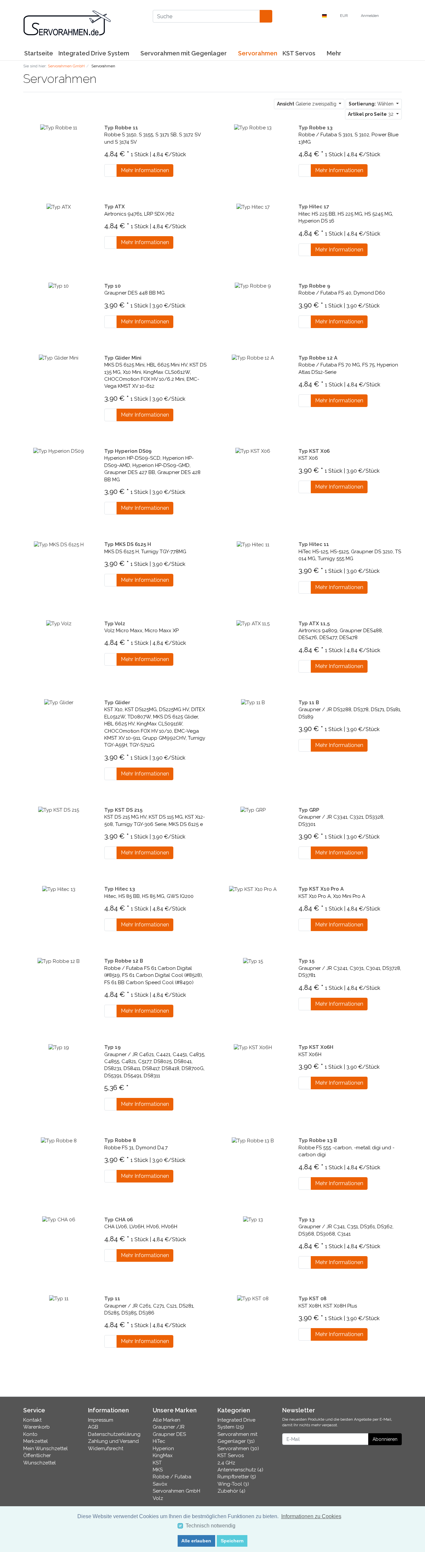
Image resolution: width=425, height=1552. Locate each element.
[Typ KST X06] (252, 451)
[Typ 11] (58, 1299)
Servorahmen (257, 53)
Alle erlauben (196, 1540)
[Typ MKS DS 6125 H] (59, 544)
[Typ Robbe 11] (58, 128)
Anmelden (370, 16)
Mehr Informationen (145, 170)
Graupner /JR (169, 1427)
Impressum (100, 1420)
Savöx (160, 1484)
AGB (93, 1427)
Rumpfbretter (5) (236, 1477)
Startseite (38, 53)
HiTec (159, 1441)
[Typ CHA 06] (58, 1220)
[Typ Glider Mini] (58, 358)
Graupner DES (169, 1434)
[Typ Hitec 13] (58, 889)
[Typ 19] (58, 1047)
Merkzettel (35, 1441)
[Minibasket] (395, 16)
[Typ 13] (253, 1220)
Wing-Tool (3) (233, 1484)
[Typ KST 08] (253, 1299)
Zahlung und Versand (113, 1441)
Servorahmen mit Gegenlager (184, 53)
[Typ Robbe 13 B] (253, 1140)
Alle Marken (166, 1420)
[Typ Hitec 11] (253, 544)
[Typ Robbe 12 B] (59, 961)
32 (371, 114)
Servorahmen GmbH (176, 1491)
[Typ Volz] (58, 624)
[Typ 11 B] (253, 703)
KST (157, 1463)
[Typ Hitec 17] (253, 207)
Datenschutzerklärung (114, 1434)
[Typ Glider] (58, 703)
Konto (30, 1434)
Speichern (232, 1540)
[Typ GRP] (253, 810)
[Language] (326, 16)
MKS (158, 1470)
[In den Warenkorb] (110, 170)
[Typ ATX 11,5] (253, 624)
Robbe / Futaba (172, 1477)
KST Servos (300, 53)
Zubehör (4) (231, 1491)
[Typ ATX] (58, 207)
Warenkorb (36, 1427)
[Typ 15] (253, 961)
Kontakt (32, 1420)
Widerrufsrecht (105, 1448)
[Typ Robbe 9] (253, 286)
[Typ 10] (58, 286)
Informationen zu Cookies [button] (311, 1516)
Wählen (372, 103)
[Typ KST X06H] (253, 1047)
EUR (344, 16)
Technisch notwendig (210, 1525)
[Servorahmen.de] (83, 23)
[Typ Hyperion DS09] (58, 451)
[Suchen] (266, 16)
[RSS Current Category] (103, 80)
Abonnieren (385, 1439)
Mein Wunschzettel (45, 1448)
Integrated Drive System (94, 53)
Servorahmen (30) (238, 1448)
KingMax (163, 1455)
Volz (158, 1498)
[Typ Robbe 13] (253, 128)
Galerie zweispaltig (307, 103)
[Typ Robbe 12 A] (253, 358)
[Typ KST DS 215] (58, 810)
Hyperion (163, 1448)
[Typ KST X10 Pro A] (253, 889)
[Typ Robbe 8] (59, 1140)
